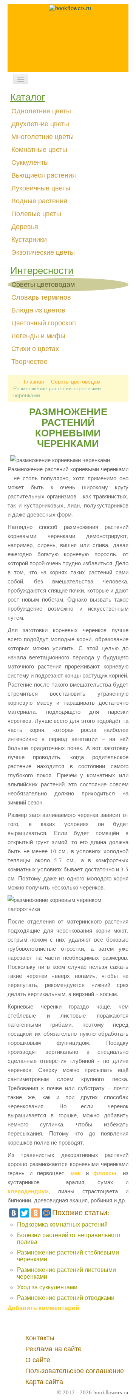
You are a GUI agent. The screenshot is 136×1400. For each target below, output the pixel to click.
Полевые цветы (36, 214)
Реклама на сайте (53, 1349)
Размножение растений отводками (65, 1297)
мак (76, 1173)
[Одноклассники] (35, 1212)
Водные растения (39, 201)
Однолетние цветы (41, 111)
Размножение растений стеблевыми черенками (68, 1255)
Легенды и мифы (38, 336)
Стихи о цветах (35, 349)
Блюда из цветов (38, 310)
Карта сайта (44, 1382)
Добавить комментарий (43, 1307)
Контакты (39, 1338)
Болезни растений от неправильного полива (68, 1238)
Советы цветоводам (43, 284)
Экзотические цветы (43, 252)
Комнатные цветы (39, 149)
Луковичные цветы (40, 188)
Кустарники (29, 239)
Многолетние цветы (42, 137)
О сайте (37, 1360)
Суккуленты (30, 162)
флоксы (104, 1173)
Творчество (29, 361)
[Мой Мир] (46, 1212)
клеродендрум (28, 1191)
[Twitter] (24, 1212)
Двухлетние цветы (40, 124)
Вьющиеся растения (43, 175)
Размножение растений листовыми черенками (66, 1272)
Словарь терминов (41, 297)
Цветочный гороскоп (43, 323)
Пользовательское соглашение (74, 1371)
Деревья (24, 226)
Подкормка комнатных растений (62, 1224)
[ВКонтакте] (13, 1212)
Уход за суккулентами (47, 1287)
